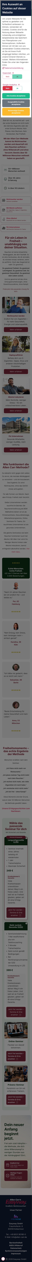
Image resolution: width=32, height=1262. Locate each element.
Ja (17, 88)
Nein (7, 88)
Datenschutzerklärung (14, 68)
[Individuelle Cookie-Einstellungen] (3, 1259)
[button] (8, 73)
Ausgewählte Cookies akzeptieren (16, 103)
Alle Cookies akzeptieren (16, 96)
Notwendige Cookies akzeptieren (16, 112)
